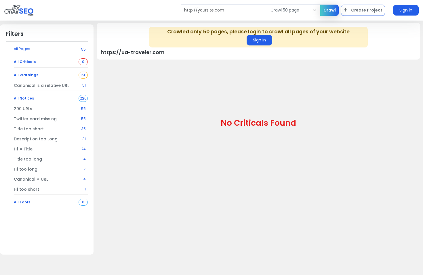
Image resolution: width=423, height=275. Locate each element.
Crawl (329, 10)
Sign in (405, 10)
